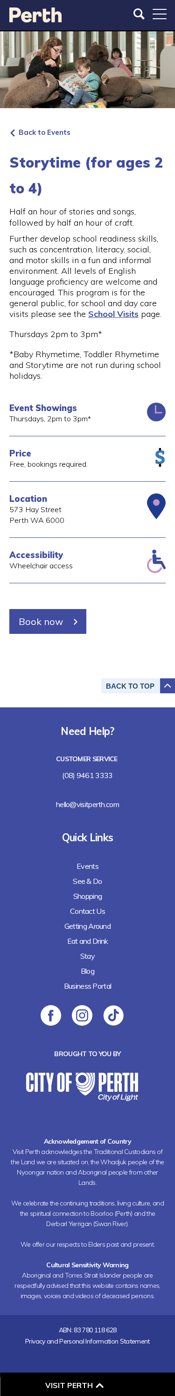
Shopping (87, 896)
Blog (87, 971)
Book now (41, 621)
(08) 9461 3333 (87, 775)
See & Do (87, 881)
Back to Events (44, 132)
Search (140, 14)
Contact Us (87, 911)
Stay (87, 956)
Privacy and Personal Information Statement (87, 1341)
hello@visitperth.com (87, 804)
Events (87, 866)
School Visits (113, 314)
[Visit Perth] (35, 19)
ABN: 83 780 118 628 (88, 1330)
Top (130, 686)
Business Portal (88, 986)
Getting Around (87, 926)
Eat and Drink (87, 941)
